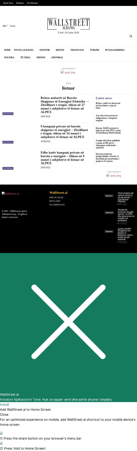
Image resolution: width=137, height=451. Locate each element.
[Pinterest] (97, 27)
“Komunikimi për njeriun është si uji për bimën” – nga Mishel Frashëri (126, 197)
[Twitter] (106, 17)
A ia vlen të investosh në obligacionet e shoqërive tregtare (107, 117)
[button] (130, 36)
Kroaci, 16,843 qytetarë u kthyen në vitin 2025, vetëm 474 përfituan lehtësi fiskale (108, 130)
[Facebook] (97, 17)
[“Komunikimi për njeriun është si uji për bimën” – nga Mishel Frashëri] (111, 193)
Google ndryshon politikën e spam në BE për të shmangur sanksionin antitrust (108, 144)
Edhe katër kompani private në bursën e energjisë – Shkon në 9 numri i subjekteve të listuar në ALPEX (62, 158)
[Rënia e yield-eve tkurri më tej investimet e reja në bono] (128, 107)
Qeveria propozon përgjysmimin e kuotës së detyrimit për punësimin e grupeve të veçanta (107, 157)
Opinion (109, 195)
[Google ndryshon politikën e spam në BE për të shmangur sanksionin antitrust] (128, 144)
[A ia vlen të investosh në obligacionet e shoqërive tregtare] (128, 119)
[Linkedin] (116, 17)
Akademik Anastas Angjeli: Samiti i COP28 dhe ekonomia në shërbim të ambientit (126, 215)
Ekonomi (8, 114)
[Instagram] (125, 17)
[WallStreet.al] (68, 24)
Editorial (109, 212)
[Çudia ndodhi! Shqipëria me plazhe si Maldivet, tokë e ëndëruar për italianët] (111, 229)
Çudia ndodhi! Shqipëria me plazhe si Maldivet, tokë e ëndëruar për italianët (125, 234)
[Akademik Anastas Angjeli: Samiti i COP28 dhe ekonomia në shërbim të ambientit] (111, 210)
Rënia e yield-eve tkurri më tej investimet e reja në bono (108, 105)
